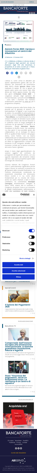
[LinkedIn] (34, 13)
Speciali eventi (10, 288)
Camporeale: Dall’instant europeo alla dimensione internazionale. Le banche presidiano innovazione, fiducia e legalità (19, 346)
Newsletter (18, 440)
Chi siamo (11, 440)
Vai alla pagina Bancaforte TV (25, 399)
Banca (8, 45)
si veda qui (27, 101)
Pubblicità (12, 442)
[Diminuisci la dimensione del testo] (20, 77)
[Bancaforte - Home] (15, 10)
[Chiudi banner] (34, 195)
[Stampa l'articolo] (27, 73)
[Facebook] (30, 13)
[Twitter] (32, 13)
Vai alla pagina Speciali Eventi (25, 321)
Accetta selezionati (18, 271)
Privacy (18, 442)
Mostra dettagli (25, 258)
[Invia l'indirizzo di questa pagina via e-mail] (22, 73)
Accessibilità (18, 444)
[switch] (32, 237)
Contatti (24, 442)
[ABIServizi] (18, 461)
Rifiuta (18, 277)
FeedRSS (25, 440)
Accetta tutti (18, 265)
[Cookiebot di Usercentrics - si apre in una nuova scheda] (21, 194)
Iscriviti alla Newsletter (7, 2)
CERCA (31, 2)
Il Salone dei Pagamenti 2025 (17, 306)
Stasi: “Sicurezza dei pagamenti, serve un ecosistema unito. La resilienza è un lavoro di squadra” (18, 379)
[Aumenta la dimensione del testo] (31, 73)
